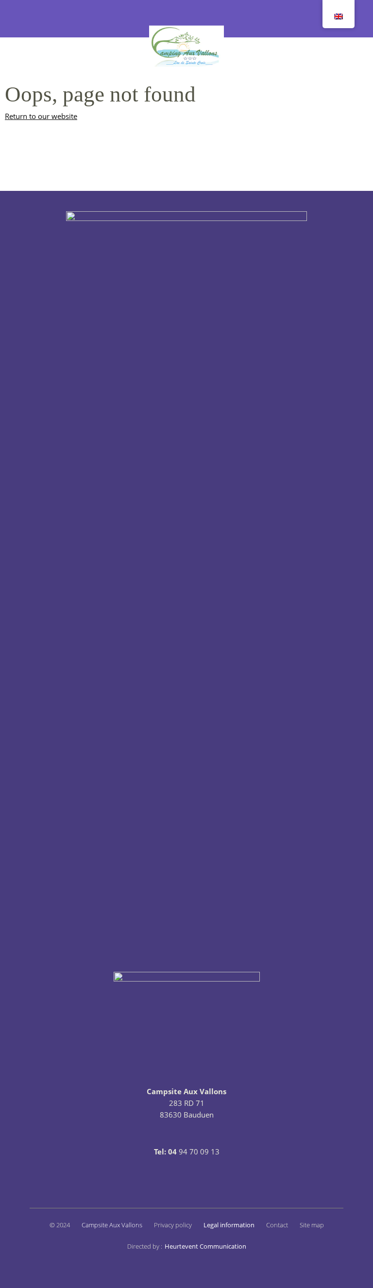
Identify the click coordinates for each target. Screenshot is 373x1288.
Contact (277, 1224)
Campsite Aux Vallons (112, 1224)
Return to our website (41, 116)
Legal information (228, 1224)
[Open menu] (25, 19)
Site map (312, 1224)
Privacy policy (173, 1224)
